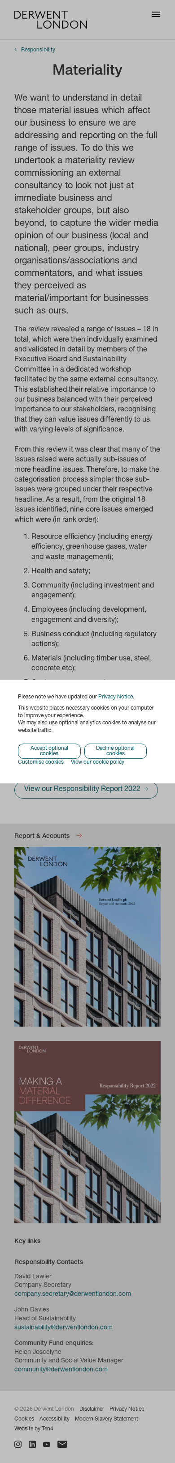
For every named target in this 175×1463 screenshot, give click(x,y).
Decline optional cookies (115, 751)
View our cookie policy (97, 762)
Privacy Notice (115, 697)
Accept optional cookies (49, 751)
